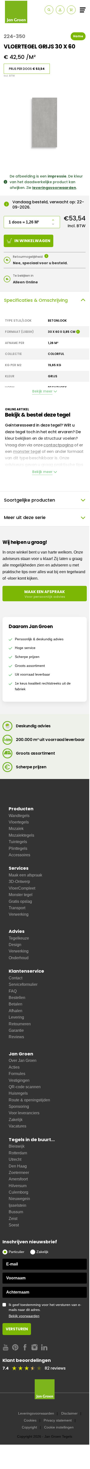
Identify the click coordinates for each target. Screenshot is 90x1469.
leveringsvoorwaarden (54, 187)
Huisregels (18, 1093)
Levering (16, 1017)
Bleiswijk (17, 1146)
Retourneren (20, 1024)
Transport (17, 908)
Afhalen (15, 1011)
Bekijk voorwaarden (24, 1316)
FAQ (13, 991)
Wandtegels (19, 816)
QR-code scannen (25, 1087)
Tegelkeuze (19, 938)
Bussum (16, 1212)
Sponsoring (19, 1106)
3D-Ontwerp (19, 881)
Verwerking (19, 914)
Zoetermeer (19, 1172)
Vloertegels (19, 822)
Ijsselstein (17, 1205)
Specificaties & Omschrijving (36, 300)
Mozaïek (16, 828)
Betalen (15, 1004)
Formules (17, 1074)
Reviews (16, 1037)
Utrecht (15, 1159)
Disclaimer (69, 1413)
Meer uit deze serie (25, 517)
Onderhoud (19, 958)
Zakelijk (16, 1120)
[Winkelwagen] (71, 9)
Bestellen (17, 997)
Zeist (13, 1218)
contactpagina (58, 445)
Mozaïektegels (21, 835)
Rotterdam (18, 1153)
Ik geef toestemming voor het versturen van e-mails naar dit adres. (45, 1310)
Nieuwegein (19, 1199)
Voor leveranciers (24, 1113)
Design (15, 945)
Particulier (16, 1252)
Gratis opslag (20, 901)
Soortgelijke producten (29, 500)
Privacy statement (58, 1420)
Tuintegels (18, 842)
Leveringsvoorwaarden (36, 1413)
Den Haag (18, 1166)
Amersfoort (18, 1179)
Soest (14, 1225)
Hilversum (18, 1186)
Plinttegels (18, 848)
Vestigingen (19, 1080)
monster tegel (27, 451)
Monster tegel (20, 895)
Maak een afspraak (25, 875)
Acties (14, 1067)
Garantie (16, 1030)
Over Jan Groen (22, 1060)
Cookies (30, 1420)
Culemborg (18, 1192)
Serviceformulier (23, 984)
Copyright (29, 1427)
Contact (15, 978)
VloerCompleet (22, 888)
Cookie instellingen (59, 1427)
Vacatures (17, 1126)
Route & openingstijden (29, 1100)
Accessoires (19, 855)
